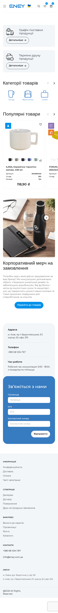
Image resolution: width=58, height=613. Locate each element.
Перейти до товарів (29, 305)
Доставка (8, 471)
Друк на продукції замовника (19, 508)
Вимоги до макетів (13, 523)
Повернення (10, 503)
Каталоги (8, 535)
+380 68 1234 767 (12, 550)
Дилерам (8, 495)
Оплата (7, 475)
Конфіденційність (12, 467)
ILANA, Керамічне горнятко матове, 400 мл (21, 168)
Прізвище (13, 394)
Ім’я (10, 406)
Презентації (9, 527)
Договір (7, 499)
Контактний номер (18, 418)
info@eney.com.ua (13, 557)
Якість (6, 531)
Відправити (41, 433)
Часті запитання (11, 480)
